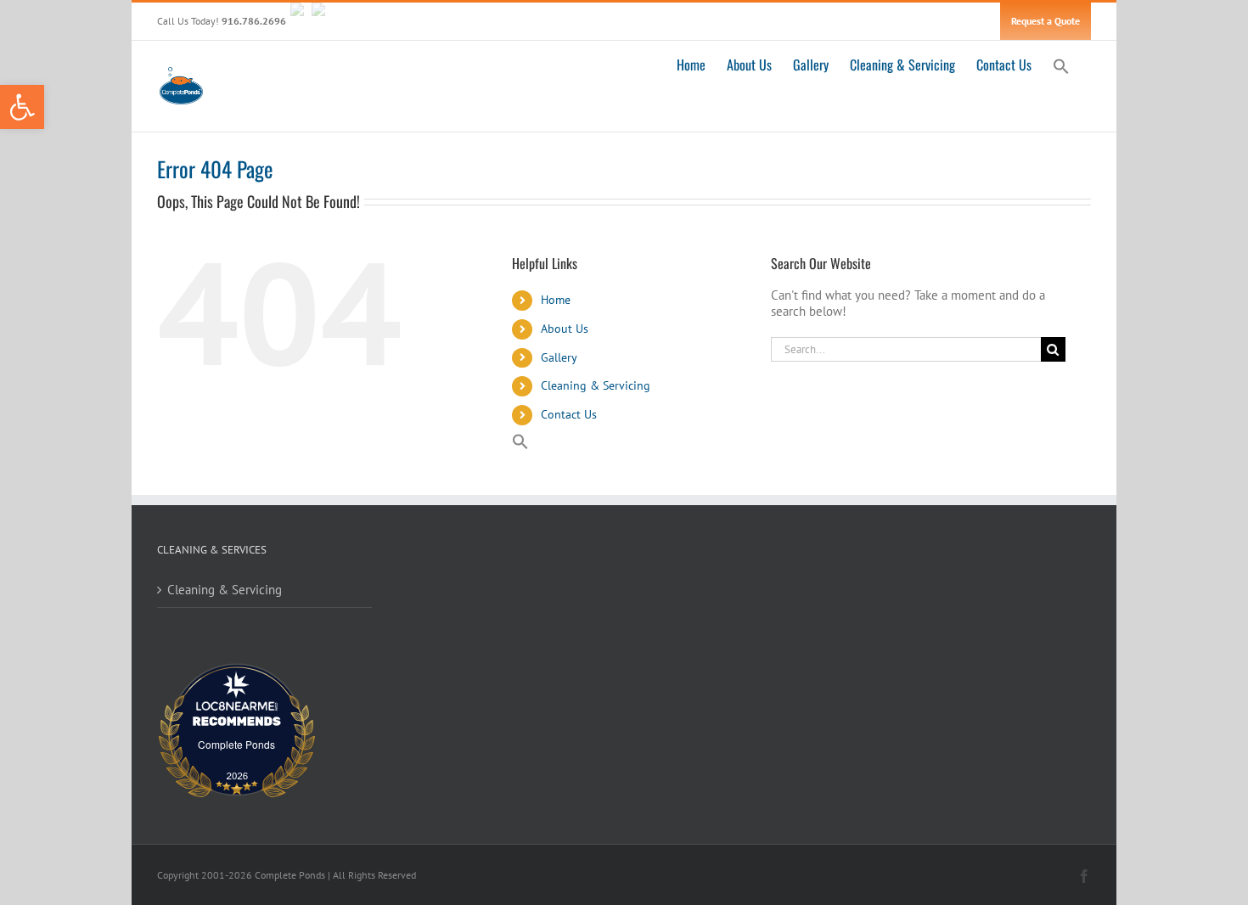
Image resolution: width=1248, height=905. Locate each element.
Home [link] (556, 299)
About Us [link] (564, 328)
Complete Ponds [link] (236, 744)
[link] (22, 107)
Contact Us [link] (569, 414)
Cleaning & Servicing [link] (595, 385)
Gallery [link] (559, 357)
